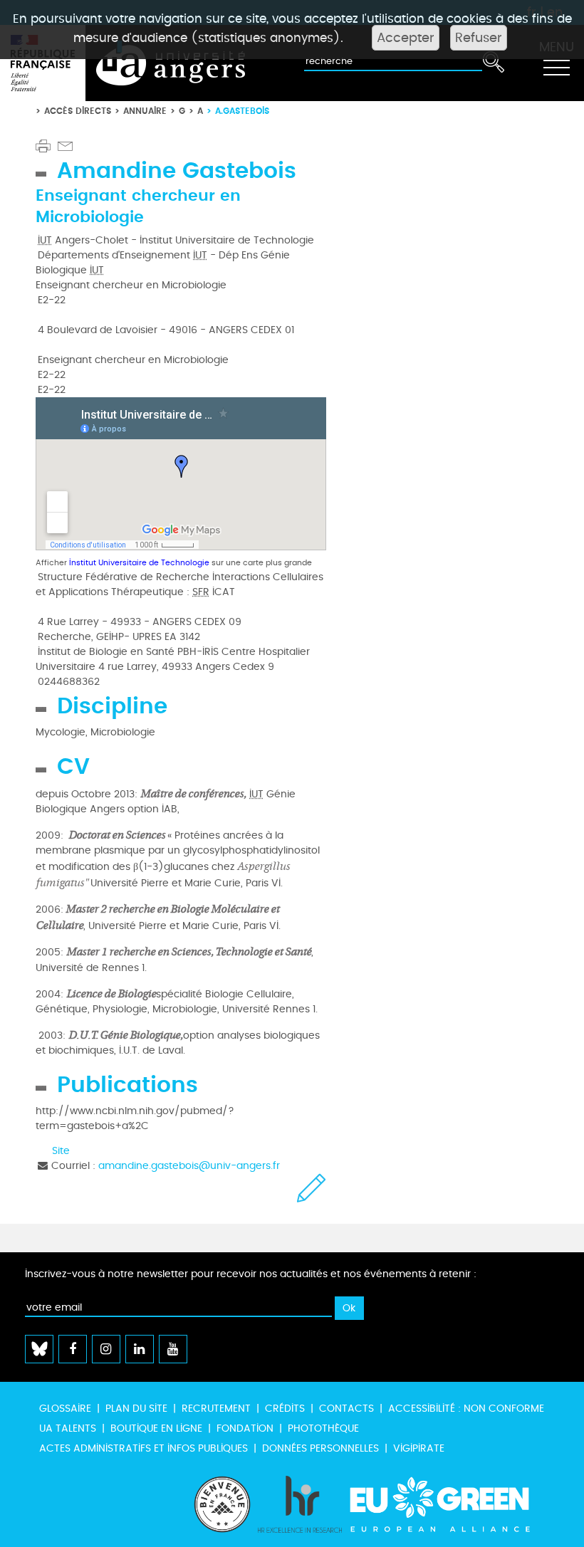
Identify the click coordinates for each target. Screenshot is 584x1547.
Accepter (405, 38)
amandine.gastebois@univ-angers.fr (189, 1165)
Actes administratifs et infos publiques (143, 1448)
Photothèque (323, 1428)
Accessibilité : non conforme (466, 1408)
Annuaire (145, 111)
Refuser (478, 38)
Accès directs (77, 111)
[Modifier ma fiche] (311, 1187)
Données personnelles (320, 1448)
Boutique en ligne (156, 1428)
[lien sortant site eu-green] (452, 1504)
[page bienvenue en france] (222, 1504)
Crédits (285, 1408)
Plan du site (136, 1408)
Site (61, 1150)
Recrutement (216, 1408)
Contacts (346, 1408)
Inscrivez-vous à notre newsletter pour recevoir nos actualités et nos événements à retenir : (250, 1274)
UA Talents (67, 1428)
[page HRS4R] (299, 1504)
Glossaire (65, 1408)
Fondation (245, 1428)
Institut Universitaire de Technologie (139, 563)
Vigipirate (418, 1448)
